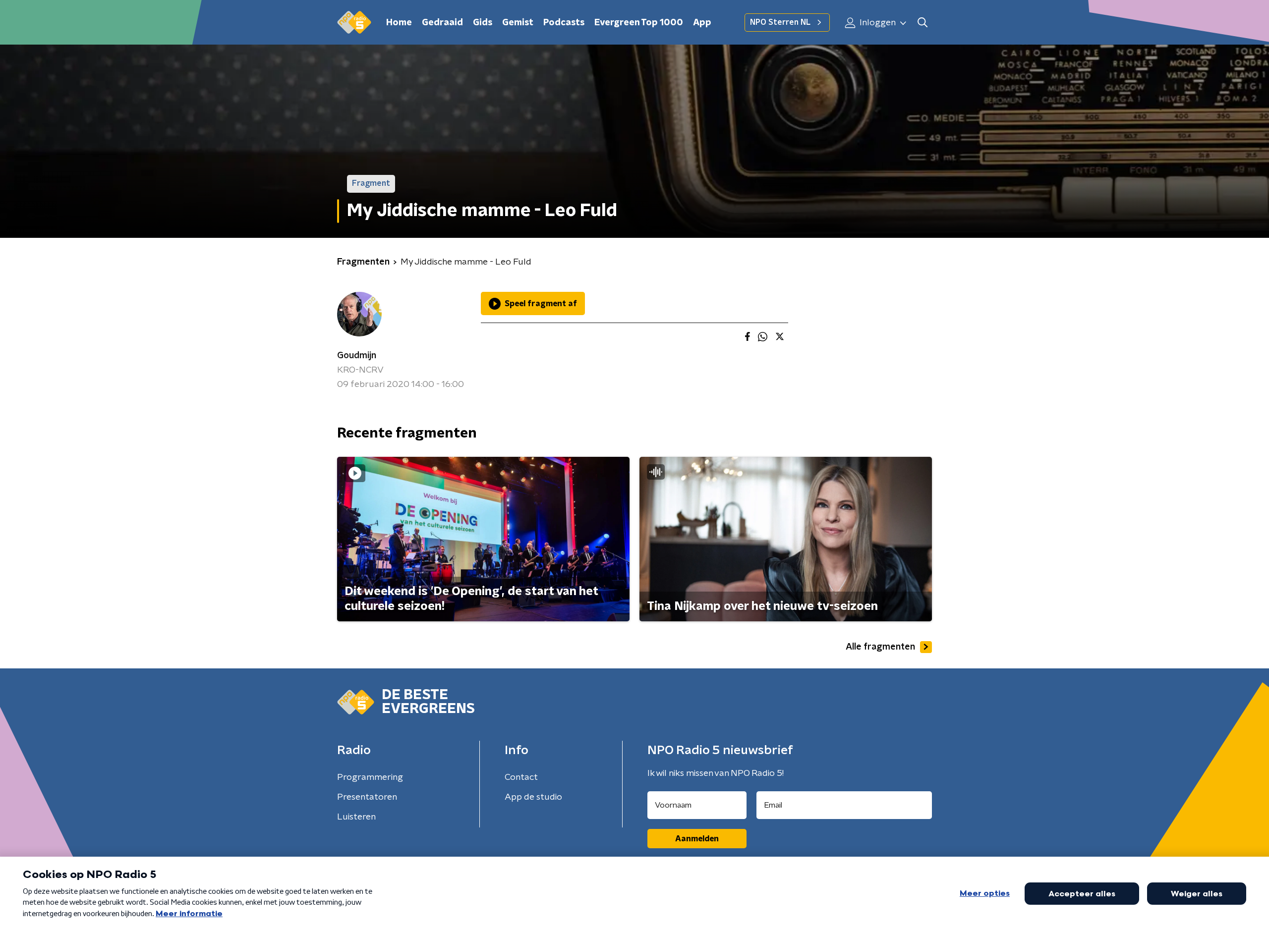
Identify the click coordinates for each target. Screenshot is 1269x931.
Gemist (517, 22)
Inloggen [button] (877, 22)
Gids (482, 22)
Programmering (370, 777)
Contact (521, 777)
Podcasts (563, 22)
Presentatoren (367, 797)
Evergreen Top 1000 (638, 22)
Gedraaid (442, 22)
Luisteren (356, 817)
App (702, 22)
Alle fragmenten (880, 647)
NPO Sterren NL (780, 22)
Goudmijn (356, 355)
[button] (922, 22)
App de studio (533, 797)
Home (399, 22)
